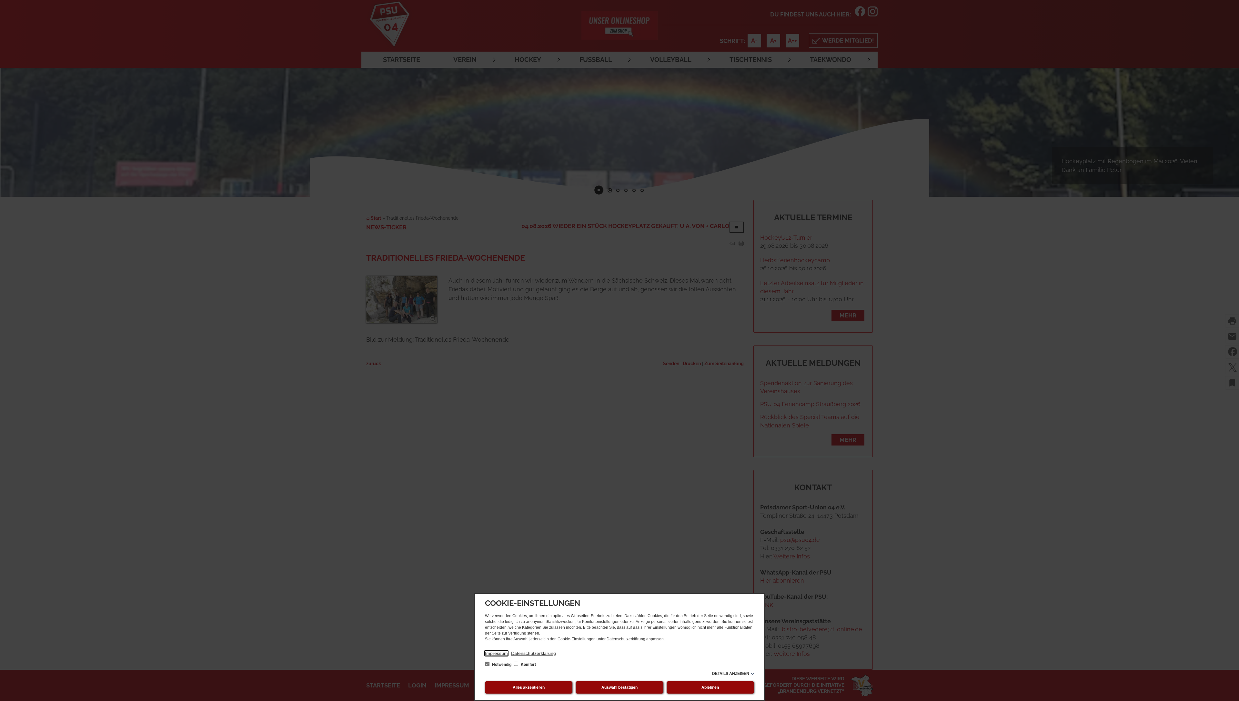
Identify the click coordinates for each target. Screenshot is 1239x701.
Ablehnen (710, 687)
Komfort (528, 664)
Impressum (496, 653)
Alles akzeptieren (529, 687)
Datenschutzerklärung (533, 653)
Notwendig (501, 664)
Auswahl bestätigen (619, 687)
